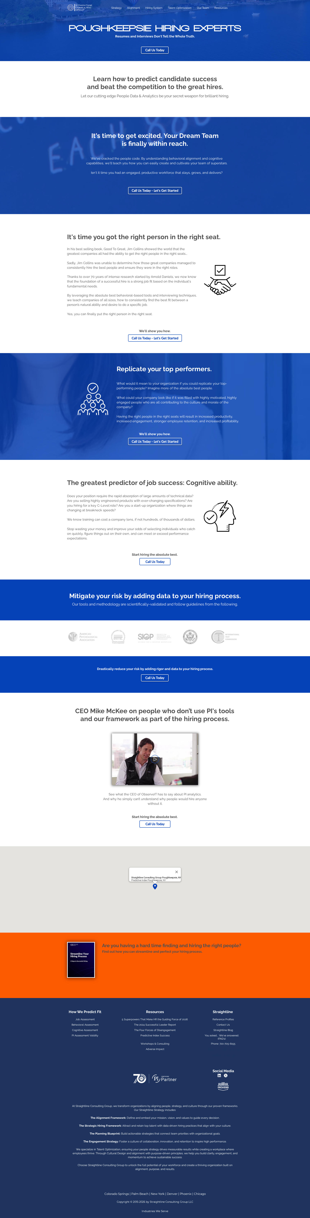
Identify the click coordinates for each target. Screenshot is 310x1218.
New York (158, 1194)
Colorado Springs (116, 1194)
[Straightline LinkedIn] (219, 1075)
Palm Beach (140, 1194)
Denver (172, 1194)
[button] (193, 781)
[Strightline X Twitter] (226, 1075)
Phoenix (186, 1194)
